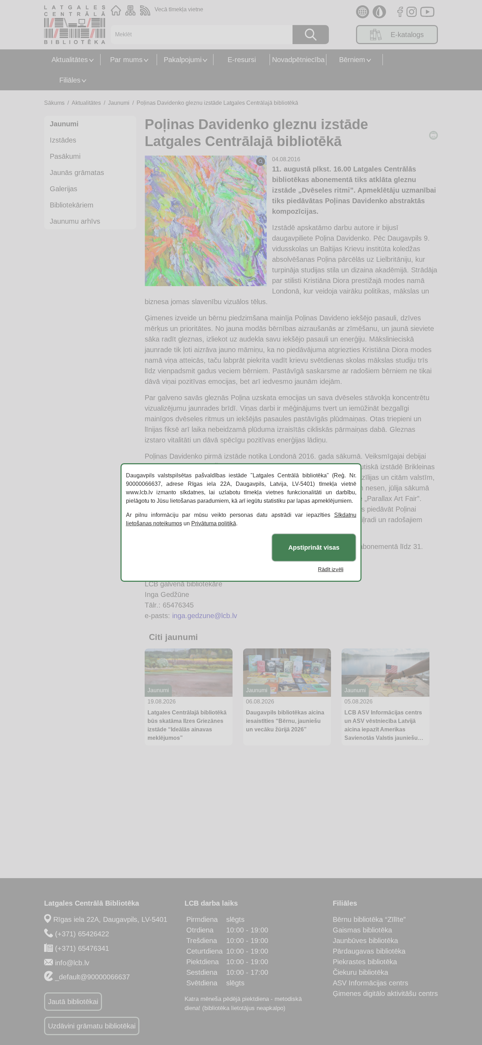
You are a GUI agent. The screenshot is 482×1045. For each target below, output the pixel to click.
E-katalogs (407, 34)
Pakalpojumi (182, 60)
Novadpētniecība (298, 60)
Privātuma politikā (213, 523)
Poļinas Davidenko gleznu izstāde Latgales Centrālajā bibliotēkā (217, 103)
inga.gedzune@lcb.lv (204, 616)
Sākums (54, 103)
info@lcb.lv (72, 963)
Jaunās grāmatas (77, 172)
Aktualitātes (70, 60)
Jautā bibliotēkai (73, 1001)
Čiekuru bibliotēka (360, 972)
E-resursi (242, 60)
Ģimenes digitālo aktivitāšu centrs (385, 993)
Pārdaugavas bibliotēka (369, 951)
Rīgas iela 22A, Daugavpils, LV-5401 (110, 919)
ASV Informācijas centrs (370, 983)
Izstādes (63, 140)
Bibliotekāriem (72, 205)
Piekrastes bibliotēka (365, 962)
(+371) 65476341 (82, 948)
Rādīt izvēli (330, 569)
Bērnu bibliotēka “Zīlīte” (369, 919)
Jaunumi (118, 103)
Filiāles (69, 80)
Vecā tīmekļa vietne (179, 9)
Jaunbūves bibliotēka (365, 940)
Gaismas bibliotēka (362, 930)
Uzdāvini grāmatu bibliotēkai (91, 1026)
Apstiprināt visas (313, 547)
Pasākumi (65, 156)
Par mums (126, 60)
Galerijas (63, 189)
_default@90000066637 (92, 977)
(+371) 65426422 (82, 934)
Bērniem (352, 60)
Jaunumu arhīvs (75, 221)
